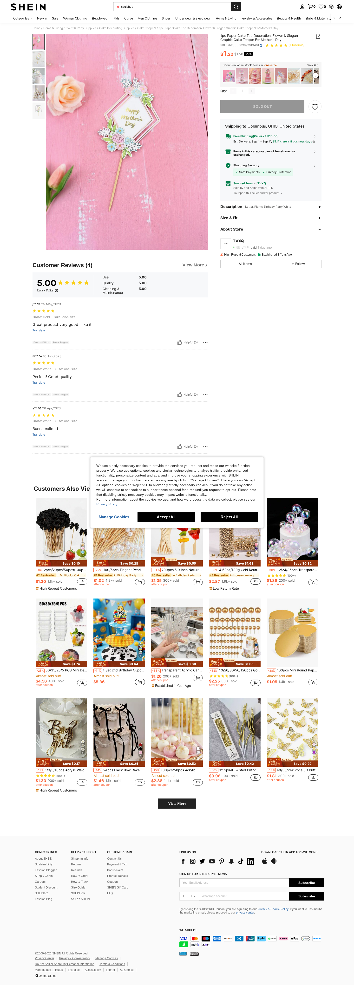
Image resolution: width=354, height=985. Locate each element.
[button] (331, 7)
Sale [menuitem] (55, 18)
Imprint (110, 970)
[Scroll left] (334, 18)
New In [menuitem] (42, 18)
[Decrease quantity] (233, 91)
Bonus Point (115, 870)
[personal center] (302, 7)
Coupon (112, 881)
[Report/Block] (205, 342)
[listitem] (229, 76)
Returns (76, 864)
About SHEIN (43, 858)
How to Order (79, 876)
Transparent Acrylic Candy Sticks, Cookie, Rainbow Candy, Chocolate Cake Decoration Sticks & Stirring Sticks (177, 670)
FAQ (110, 893)
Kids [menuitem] (116, 18)
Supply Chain (44, 876)
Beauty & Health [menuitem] (289, 18)
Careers (40, 881)
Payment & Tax (117, 864)
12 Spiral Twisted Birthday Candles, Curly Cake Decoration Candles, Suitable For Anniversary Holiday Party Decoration (235, 770)
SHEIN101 (42, 893)
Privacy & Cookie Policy (272, 909)
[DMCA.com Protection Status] (194, 953)
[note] (61, 563)
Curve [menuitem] (128, 18)
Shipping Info (79, 858)
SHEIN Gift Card (117, 887)
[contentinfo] (251, 941)
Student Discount (46, 887)
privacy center (245, 912)
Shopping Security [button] (246, 165)
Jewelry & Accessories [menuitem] (256, 18)
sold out (262, 106)
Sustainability (43, 864)
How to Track (79, 881)
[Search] (236, 6)
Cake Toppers (146, 28)
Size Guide (78, 887)
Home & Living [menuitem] (226, 18)
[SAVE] (314, 106)
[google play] (273, 863)
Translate (39, 330)
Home (36, 28)
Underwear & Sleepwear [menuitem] (193, 18)
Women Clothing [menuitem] (75, 18)
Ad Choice (127, 970)
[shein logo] (28, 6)
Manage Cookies (106, 958)
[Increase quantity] (252, 91)
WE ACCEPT (188, 930)
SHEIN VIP (78, 893)
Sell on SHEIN (80, 899)
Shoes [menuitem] (166, 18)
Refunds (76, 870)
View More (177, 803)
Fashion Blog (43, 899)
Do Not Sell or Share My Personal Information (64, 964)
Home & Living (53, 28)
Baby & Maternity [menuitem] (318, 18)
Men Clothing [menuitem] (147, 18)
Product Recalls (117, 876)
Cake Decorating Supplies (116, 28)
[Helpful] (180, 342)
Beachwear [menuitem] (100, 18)
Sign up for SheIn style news (203, 874)
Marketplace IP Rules (49, 970)
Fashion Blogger (46, 870)
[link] (312, 6)
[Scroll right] (340, 18)
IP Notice (74, 970)
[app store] (264, 863)
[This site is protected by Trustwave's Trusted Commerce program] (183, 953)
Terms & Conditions (112, 964)
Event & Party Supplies (81, 28)
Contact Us (114, 858)
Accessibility (93, 970)
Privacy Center (44, 958)
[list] (217, 861)
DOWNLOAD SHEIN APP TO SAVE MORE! (289, 852)
